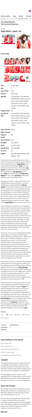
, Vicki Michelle (24, 97)
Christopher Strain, (17, 120)
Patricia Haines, (25, 116)
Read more (4, 412)
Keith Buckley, (15, 116)
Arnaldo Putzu (15, 145)
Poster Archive (14, 325)
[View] (8, 42)
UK (12, 111)
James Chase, (15, 118)
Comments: (4, 327)
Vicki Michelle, (24, 113)
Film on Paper (4, 6)
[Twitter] (24, 11)
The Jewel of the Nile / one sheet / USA (10, 349)
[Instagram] (30, 11)
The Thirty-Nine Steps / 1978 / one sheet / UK (11, 355)
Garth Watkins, (22, 123)
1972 (12, 91)
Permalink (4, 329)
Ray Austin (14, 94)
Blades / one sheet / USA (6, 346)
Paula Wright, (24, 118)
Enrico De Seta (23, 267)
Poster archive (5, 16)
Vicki (5, 174)
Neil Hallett (8, 202)
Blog (14, 16)
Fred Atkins (14, 143)
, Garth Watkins (21, 106)
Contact (28, 16)
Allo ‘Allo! (17, 176)
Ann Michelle (15, 97)
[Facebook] (27, 11)
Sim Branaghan (5, 298)
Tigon (20, 166)
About (21, 16)
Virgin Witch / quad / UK (11, 31)
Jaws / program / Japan (6, 343)
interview (14, 302)
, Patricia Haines (24, 99)
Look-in (24, 287)
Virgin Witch (15, 86)
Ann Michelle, (15, 113)
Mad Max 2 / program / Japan (7, 352)
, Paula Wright (23, 101)
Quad (13, 130)
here (26, 308)
